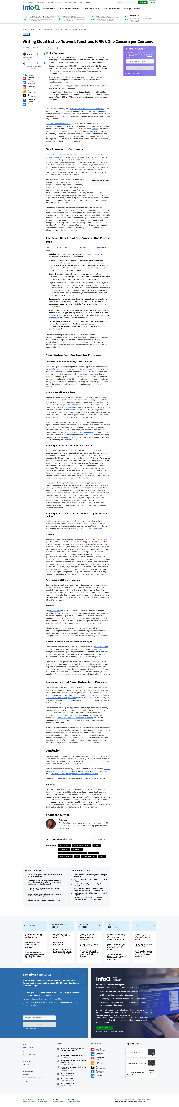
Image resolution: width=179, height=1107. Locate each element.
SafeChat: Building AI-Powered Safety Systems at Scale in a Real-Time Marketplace (116, 957)
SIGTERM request (70, 407)
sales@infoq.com (43, 1101)
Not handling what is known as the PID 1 (61, 521)
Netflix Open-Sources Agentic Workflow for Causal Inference (91, 880)
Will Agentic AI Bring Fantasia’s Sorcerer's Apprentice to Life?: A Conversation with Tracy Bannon (89, 899)
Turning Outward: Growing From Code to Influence (89, 945)
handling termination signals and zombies (87, 528)
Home (25, 1044)
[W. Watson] (24, 54)
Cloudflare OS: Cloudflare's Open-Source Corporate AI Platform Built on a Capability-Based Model (116, 936)
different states (98, 485)
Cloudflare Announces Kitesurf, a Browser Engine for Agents (90, 875)
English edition (78, 2)
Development (49, 8)
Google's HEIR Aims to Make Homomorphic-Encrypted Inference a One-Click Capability (116, 946)
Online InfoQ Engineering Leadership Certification (73, 1061)
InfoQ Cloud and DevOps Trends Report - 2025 (44, 900)
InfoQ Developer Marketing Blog (33, 1078)
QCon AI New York (67, 1079)
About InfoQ (27, 1068)
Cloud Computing (89, 856)
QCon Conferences (29, 1054)
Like (51, 48)
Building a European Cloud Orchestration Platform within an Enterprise (45, 875)
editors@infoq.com (58, 1101)
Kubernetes (64, 849)
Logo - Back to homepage (31, 7)
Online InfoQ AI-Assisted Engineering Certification (73, 1068)
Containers (94, 853)
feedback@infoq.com (29, 1101)
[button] (140, 68)
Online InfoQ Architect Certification (73, 1055)
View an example (30, 985)
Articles (37, 29)
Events (137, 8)
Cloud (26, 34)
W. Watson (30, 54)
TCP (77, 856)
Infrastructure (65, 856)
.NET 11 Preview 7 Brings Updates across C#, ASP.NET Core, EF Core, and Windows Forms (88, 889)
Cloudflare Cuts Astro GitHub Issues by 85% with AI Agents (90, 894)
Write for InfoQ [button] (90, 2)
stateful (95, 129)
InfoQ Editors (27, 1064)
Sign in (152, 2)
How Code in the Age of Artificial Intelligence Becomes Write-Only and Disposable (88, 936)
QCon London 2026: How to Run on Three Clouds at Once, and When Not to (44, 889)
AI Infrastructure (91, 8)
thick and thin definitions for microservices (87, 109)
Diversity (25, 1081)
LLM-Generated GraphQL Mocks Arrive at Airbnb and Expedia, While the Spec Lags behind (34, 955)
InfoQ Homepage (27, 29)
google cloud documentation (60, 155)
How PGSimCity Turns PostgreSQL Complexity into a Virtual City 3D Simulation (33, 945)
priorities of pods (77, 397)
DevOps (127, 8)
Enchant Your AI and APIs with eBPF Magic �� (143, 945)
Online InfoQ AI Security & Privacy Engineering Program (72, 1049)
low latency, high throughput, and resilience (63, 131)
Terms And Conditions (130, 1101)
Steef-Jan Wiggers (30, 63)
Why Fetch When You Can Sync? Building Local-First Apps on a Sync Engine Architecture (143, 953)
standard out (54, 318)
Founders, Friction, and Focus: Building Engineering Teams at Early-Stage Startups (89, 953)
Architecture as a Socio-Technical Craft (61, 943)
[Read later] (58, 48)
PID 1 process (54, 611)
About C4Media (28, 1071)
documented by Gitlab (54, 587)
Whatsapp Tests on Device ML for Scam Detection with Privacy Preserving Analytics (62, 951)
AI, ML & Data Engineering (112, 926)
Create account (28, 1047)
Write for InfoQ (28, 1061)
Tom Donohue (51, 247)
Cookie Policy (141, 1101)
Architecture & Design (70, 8)
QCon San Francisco (67, 1074)
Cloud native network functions (58, 124)
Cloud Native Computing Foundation (72, 853)
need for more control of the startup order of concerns (70, 369)
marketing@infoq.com (74, 1101)
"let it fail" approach (64, 437)
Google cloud (51, 450)
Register (143, 2)
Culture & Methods (111, 8)
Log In (25, 1051)
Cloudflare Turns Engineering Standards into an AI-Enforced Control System (144, 936)
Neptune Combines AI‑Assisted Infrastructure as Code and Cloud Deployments (44, 895)
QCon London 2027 (67, 1084)
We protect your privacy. (133, 73)
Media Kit (26, 1074)
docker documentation (82, 155)
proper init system (101, 647)
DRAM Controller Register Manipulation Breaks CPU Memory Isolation (34, 935)
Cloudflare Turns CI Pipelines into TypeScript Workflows (89, 884)
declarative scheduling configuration (79, 432)
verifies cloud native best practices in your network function (74, 774)
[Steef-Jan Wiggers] (24, 63)
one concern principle (91, 247)
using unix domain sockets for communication (75, 718)
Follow (41, 54)
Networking (77, 849)
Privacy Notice (118, 1101)
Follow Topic (102, 839)
